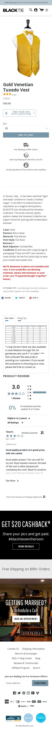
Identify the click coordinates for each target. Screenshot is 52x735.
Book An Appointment (26, 618)
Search (36, 667)
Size (5, 123)
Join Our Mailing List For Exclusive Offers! (26, 676)
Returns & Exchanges (26, 653)
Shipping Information (33, 648)
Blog (37, 658)
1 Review (18, 398)
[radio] (36, 386)
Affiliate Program (21, 667)
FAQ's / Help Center (22, 658)
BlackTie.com (28, 726)
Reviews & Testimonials (26, 663)
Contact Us (13, 648)
